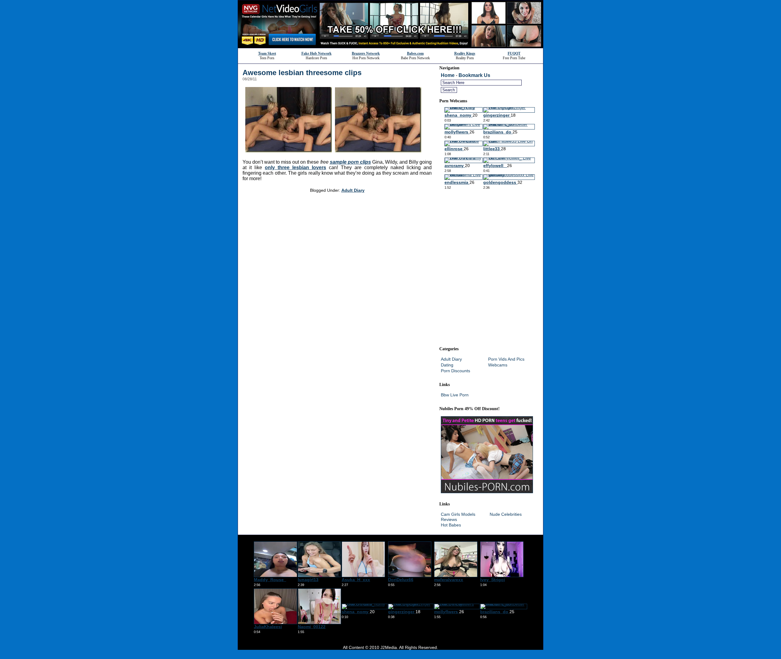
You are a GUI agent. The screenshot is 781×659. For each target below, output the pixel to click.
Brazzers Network (366, 53)
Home (448, 75)
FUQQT (514, 53)
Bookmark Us (474, 75)
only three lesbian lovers (295, 167)
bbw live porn (455, 394)
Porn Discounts (455, 370)
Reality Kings (464, 53)
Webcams (497, 364)
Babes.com (415, 53)
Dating (447, 364)
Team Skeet (267, 53)
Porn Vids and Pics (506, 359)
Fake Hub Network (316, 53)
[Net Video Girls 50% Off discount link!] (390, 46)
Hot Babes (451, 524)
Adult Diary (353, 190)
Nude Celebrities (506, 514)
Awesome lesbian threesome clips (302, 72)
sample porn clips (350, 162)
